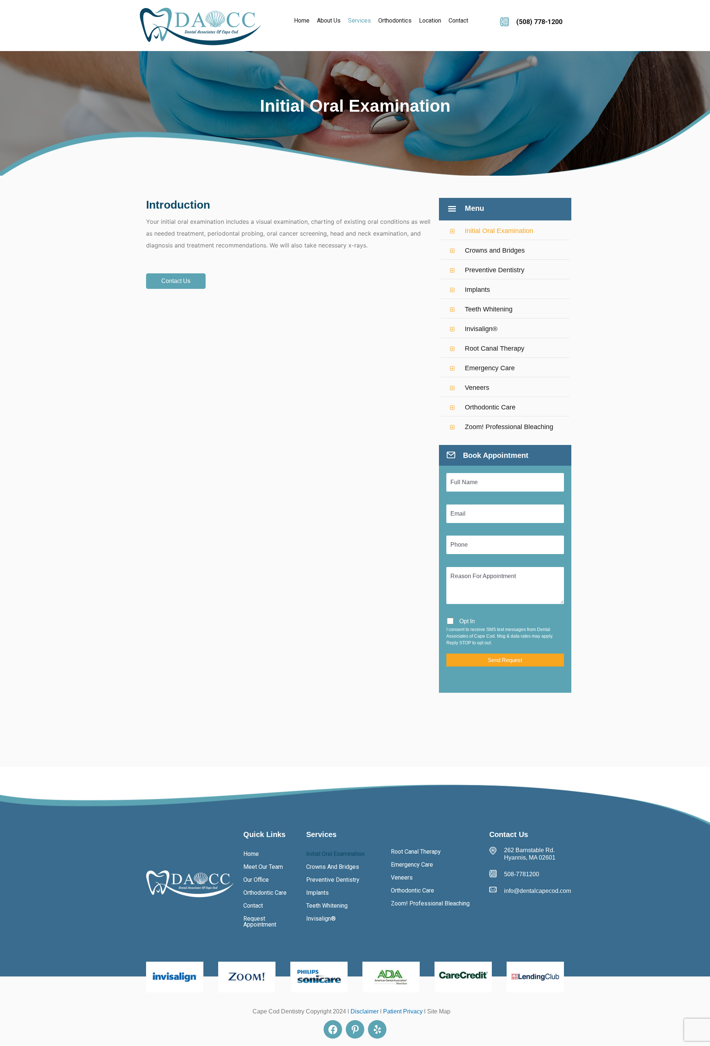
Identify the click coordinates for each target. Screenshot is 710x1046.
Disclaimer (365, 1011)
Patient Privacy (403, 1011)
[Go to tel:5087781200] (535, 20)
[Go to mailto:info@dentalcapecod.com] (530, 891)
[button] (176, 281)
